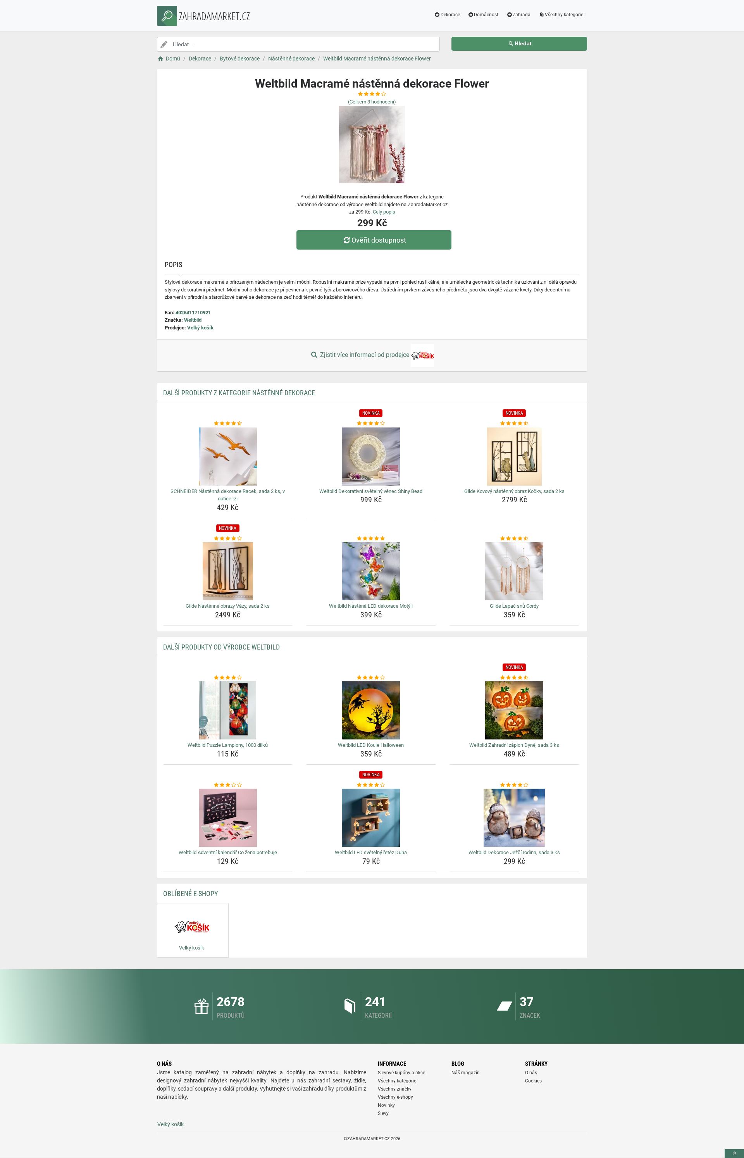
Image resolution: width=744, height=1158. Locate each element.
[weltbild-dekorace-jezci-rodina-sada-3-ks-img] (514, 818)
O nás (531, 1072)
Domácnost (486, 14)
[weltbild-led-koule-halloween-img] (371, 710)
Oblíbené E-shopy (190, 893)
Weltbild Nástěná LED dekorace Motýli (371, 606)
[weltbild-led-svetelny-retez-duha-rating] (371, 785)
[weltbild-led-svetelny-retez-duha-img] (371, 818)
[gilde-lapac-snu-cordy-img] (514, 571)
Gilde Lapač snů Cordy (514, 606)
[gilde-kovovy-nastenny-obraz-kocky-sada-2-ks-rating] (514, 423)
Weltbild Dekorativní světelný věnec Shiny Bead (370, 491)
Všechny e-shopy (395, 1097)
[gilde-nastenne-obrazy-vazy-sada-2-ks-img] (228, 571)
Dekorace (450, 14)
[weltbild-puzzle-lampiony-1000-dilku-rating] (228, 678)
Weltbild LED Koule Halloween (371, 745)
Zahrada (521, 14)
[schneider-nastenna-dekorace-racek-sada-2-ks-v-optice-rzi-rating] (228, 423)
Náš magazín (465, 1072)
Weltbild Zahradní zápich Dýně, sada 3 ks (514, 745)
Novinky (386, 1105)
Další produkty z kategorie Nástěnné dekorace (239, 393)
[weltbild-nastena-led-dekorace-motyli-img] (371, 571)
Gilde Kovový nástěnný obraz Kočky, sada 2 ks (514, 491)
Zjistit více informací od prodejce (365, 354)
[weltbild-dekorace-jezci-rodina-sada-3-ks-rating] (514, 785)
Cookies (533, 1081)
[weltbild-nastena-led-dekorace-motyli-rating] (371, 539)
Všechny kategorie (564, 14)
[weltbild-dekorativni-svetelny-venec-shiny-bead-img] (371, 456)
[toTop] (734, 1153)
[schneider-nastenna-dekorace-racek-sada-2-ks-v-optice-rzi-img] (228, 456)
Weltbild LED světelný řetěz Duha (371, 852)
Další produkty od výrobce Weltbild (221, 647)
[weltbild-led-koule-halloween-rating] (371, 678)
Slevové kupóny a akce (401, 1072)
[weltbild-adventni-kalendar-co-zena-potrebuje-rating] (228, 785)
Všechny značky (395, 1089)
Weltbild (193, 320)
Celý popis (384, 212)
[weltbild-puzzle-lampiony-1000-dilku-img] (228, 710)
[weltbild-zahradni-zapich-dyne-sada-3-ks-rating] (514, 678)
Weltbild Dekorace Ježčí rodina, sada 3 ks (514, 852)
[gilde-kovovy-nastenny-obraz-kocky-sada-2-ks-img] (514, 456)
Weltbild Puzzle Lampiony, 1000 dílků (228, 745)
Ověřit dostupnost (378, 240)
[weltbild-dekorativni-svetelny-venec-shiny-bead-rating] (371, 423)
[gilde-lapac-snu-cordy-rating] (514, 539)
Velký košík (200, 328)
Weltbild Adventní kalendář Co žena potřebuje (228, 852)
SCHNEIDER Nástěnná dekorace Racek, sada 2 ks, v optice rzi (227, 495)
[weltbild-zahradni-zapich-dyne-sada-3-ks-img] (514, 710)
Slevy (383, 1113)
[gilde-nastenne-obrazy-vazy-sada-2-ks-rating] (228, 539)
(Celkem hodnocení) (372, 102)
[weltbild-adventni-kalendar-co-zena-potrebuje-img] (228, 818)
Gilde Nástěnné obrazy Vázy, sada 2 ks (228, 606)
